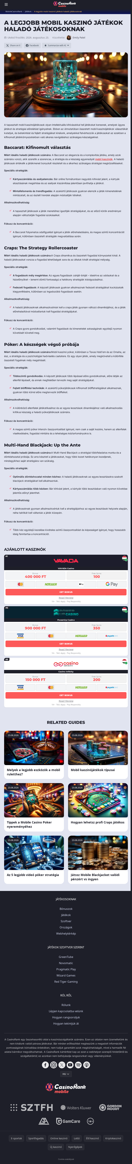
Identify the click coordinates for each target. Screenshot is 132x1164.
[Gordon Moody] (110, 1107)
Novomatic (66, 963)
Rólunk (66, 1005)
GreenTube (66, 957)
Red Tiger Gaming (66, 982)
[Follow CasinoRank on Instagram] (53, 1064)
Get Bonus (66, 592)
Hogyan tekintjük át (66, 1023)
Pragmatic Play (66, 969)
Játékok (66, 915)
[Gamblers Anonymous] (43, 1121)
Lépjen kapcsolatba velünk (66, 1011)
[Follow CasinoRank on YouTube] (70, 1064)
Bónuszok (66, 909)
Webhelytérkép (66, 933)
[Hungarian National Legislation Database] (76, 1107)
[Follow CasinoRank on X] (61, 1064)
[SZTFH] (31, 1107)
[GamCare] (68, 1121)
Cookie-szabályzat (66, 1159)
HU (64, 1074)
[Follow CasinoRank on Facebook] (45, 1064)
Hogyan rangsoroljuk (66, 1017)
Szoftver (66, 921)
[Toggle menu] (6, 4)
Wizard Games (66, 975)
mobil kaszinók (104, 159)
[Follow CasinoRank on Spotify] (78, 1064)
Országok (66, 927)
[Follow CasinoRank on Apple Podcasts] (86, 1064)
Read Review (66, 597)
